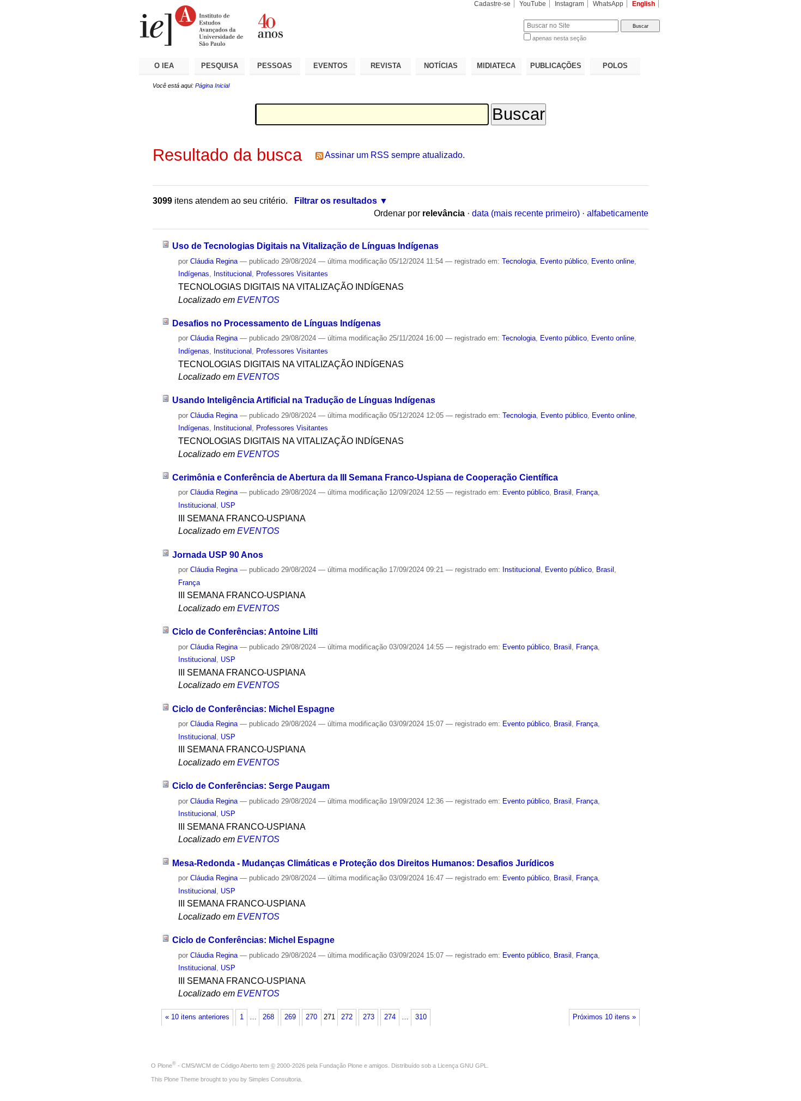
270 (311, 1017)
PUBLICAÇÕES (555, 66)
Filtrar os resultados (335, 200)
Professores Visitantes (292, 274)
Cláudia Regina (214, 261)
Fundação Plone (340, 1065)
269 (290, 1017)
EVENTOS (330, 66)
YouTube (532, 4)
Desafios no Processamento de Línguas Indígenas (276, 323)
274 (390, 1017)
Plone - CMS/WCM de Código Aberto (207, 1065)
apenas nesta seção (559, 38)
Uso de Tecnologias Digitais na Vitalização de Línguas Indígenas (305, 246)
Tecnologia (519, 261)
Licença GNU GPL (462, 1065)
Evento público (563, 261)
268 (268, 1017)
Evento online (612, 261)
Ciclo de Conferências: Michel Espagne (253, 709)
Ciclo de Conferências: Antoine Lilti (245, 631)
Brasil (563, 492)
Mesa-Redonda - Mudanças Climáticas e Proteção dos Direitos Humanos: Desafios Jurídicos (363, 863)
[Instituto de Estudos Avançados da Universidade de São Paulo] (269, 25)
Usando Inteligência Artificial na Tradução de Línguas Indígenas (303, 400)
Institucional (233, 274)
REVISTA (386, 66)
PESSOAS (274, 66)
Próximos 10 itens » (604, 1017)
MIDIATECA (496, 66)
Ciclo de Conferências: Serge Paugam (251, 785)
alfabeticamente (617, 213)
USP (228, 505)
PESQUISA (219, 66)
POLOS (615, 66)
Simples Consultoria (274, 1079)
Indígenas (193, 274)
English (643, 4)
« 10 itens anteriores (197, 1017)
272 (347, 1017)
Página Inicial (212, 85)
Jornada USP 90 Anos (217, 554)
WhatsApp (608, 4)
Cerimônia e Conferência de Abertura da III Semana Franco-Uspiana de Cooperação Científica (365, 477)
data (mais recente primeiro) (526, 213)
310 (421, 1017)
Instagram (569, 4)
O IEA (164, 66)
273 (368, 1017)
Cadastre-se (492, 4)
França (587, 492)
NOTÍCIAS (441, 66)
